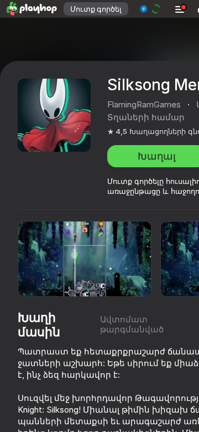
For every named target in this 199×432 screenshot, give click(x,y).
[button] (150, 9)
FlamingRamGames (144, 104)
